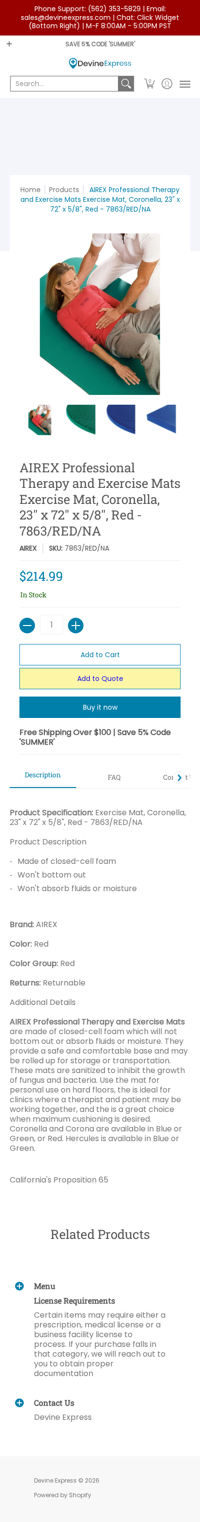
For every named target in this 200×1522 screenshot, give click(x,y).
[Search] (126, 83)
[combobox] (64, 83)
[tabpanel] (100, 992)
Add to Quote (100, 678)
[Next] (179, 778)
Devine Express (55, 1480)
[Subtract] (27, 625)
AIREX (28, 548)
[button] (149, 83)
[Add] (75, 625)
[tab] (43, 778)
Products (64, 190)
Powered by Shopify (62, 1495)
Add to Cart (100, 655)
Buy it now (100, 707)
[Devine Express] (100, 63)
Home (30, 190)
